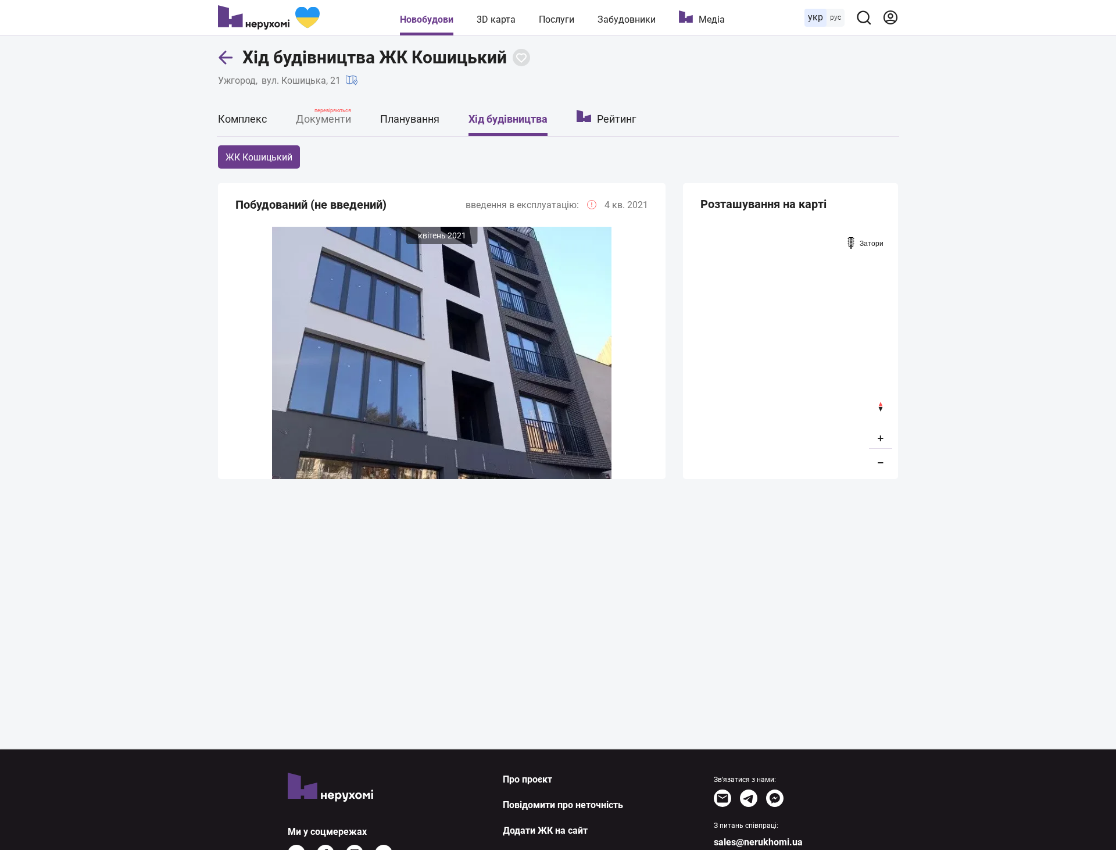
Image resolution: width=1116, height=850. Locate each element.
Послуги (556, 19)
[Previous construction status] (226, 355)
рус (835, 17)
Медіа (712, 19)
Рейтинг (616, 119)
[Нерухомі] (269, 17)
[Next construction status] (657, 355)
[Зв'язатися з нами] (722, 798)
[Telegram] (748, 798)
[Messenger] (775, 798)
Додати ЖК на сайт (545, 830)
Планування (409, 119)
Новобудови (426, 19)
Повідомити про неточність (563, 804)
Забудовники (627, 19)
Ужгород (237, 80)
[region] (790, 352)
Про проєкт (527, 779)
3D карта (496, 19)
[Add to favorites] (521, 57)
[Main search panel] (863, 17)
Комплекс (242, 119)
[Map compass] (880, 407)
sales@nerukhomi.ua (758, 842)
